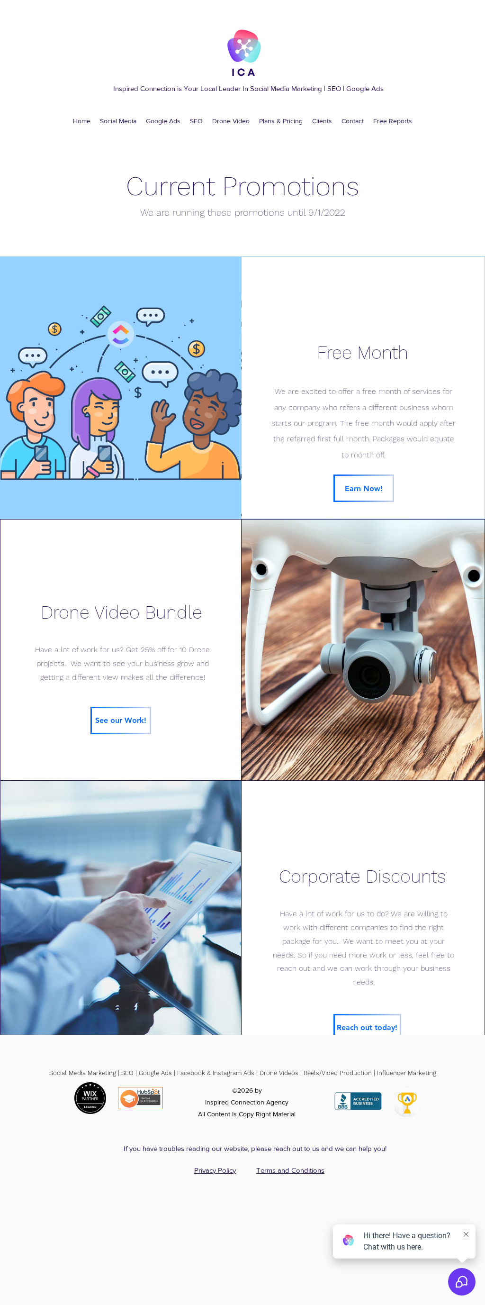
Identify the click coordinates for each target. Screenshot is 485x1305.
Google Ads (365, 88)
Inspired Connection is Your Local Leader (177, 88)
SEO (335, 88)
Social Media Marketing (286, 88)
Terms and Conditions (290, 1170)
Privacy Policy (215, 1170)
